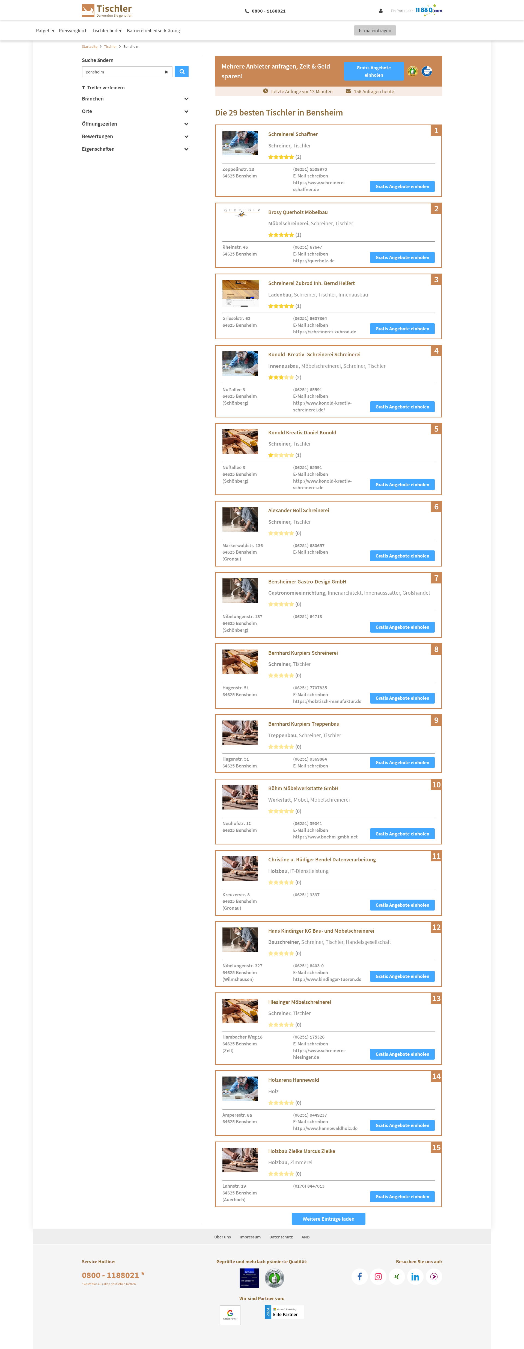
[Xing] (397, 1276)
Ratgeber (45, 30)
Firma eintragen (375, 30)
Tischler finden (107, 30)
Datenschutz (281, 1237)
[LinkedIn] (415, 1276)
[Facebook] (360, 1276)
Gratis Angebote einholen (402, 186)
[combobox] (127, 71)
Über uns (222, 1237)
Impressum (250, 1237)
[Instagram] (378, 1276)
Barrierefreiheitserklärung (153, 30)
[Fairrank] (434, 1276)
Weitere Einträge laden (329, 1218)
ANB (306, 1237)
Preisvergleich (73, 30)
